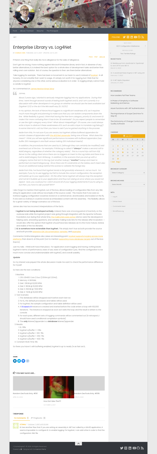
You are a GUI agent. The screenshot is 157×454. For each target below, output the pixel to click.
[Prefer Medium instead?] (128, 37)
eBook (102, 57)
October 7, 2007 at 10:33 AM (38, 424)
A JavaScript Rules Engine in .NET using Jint (128, 73)
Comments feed (119, 206)
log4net (94, 75)
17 (118, 152)
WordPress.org (118, 211)
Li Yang (23, 424)
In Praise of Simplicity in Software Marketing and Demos (124, 101)
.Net (14, 37)
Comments (22, 418)
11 (122, 149)
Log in (115, 197)
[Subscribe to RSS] (142, 37)
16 (113, 152)
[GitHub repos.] (139, 37)
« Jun (113, 162)
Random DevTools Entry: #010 (25, 393)
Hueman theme (40, 449)
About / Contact (27, 31)
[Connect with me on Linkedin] (131, 37)
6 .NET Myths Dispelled (121, 80)
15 (142, 149)
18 (123, 152)
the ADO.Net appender (60, 135)
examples (76, 231)
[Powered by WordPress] (21, 449)
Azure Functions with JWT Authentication (127, 108)
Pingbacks (39, 418)
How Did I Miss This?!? (52, 401)
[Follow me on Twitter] (124, 37)
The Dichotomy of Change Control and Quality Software (127, 122)
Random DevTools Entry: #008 (87, 393)
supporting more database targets (74, 239)
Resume (40, 31)
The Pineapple (52, 31)
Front (15, 31)
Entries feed (117, 201)
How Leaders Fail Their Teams (123, 95)
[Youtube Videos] (135, 37)
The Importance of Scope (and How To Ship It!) (127, 114)
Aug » (118, 162)
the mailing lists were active (63, 217)
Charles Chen (20, 53)
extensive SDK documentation (46, 231)
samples (63, 231)
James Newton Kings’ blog (42, 88)
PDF (96, 57)
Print (91, 57)
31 (118, 159)
